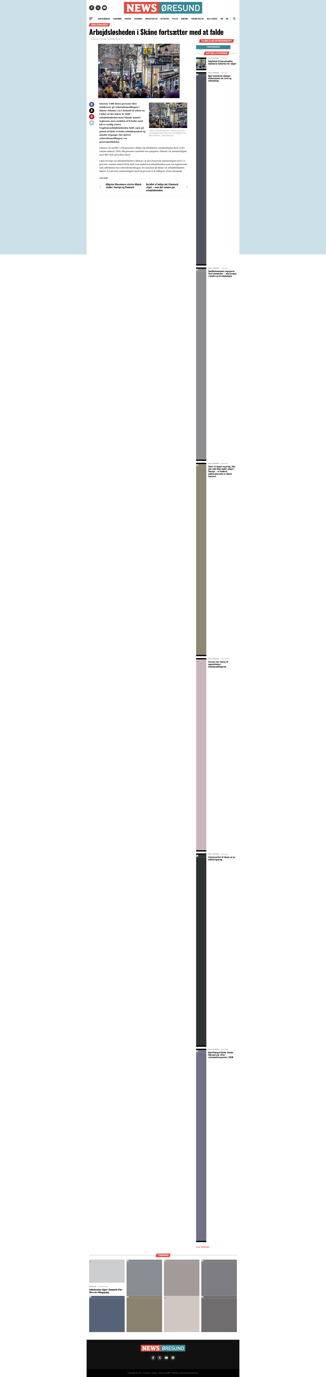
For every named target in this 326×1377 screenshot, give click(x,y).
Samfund (184, 18)
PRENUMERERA (213, 47)
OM (221, 18)
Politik (175, 18)
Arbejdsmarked (104, 18)
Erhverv (128, 18)
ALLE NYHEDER (202, 1247)
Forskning (138, 18)
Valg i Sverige (212, 18)
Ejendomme (117, 18)
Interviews (164, 18)
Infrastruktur (151, 18)
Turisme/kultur (197, 18)
